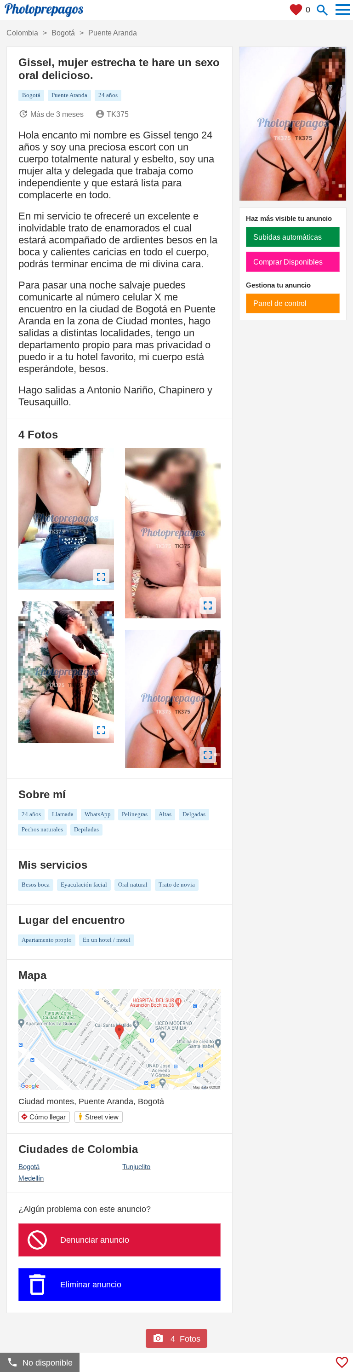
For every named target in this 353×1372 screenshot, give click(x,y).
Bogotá (29, 1166)
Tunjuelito (136, 1166)
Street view (98, 1116)
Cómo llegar (43, 1117)
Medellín (31, 1178)
